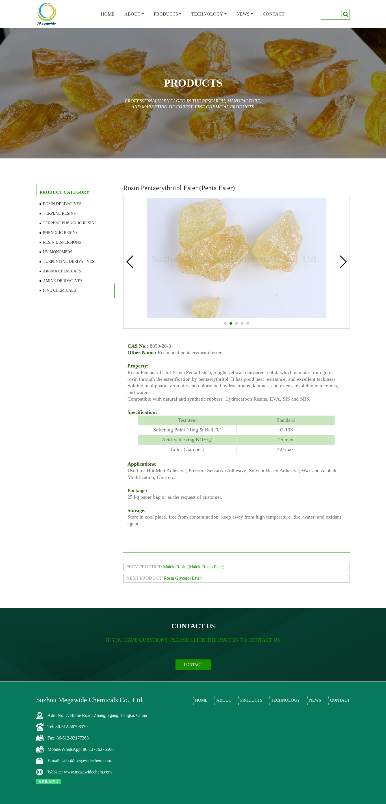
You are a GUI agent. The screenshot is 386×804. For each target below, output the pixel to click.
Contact (274, 14)
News (243, 14)
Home (107, 14)
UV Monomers (57, 252)
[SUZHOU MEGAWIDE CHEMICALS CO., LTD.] (46, 14)
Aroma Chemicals (62, 271)
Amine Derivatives (63, 281)
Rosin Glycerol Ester (182, 578)
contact (193, 665)
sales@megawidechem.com (86, 760)
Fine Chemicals (59, 290)
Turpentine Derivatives (68, 261)
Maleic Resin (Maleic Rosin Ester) (193, 566)
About (132, 14)
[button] (225, 323)
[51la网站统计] (48, 781)
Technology (207, 14)
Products (166, 14)
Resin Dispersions (62, 242)
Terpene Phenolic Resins (70, 223)
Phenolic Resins (60, 233)
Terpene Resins (59, 213)
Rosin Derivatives (62, 204)
